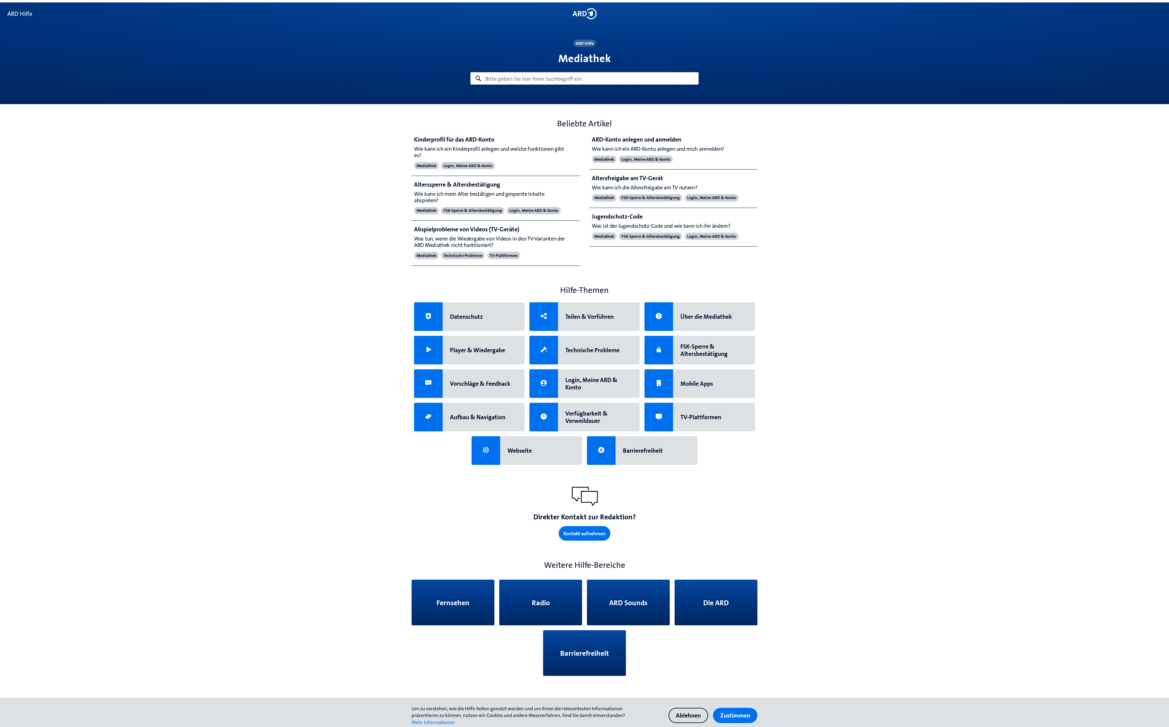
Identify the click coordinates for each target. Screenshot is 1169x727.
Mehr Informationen (433, 722)
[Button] (584, 13)
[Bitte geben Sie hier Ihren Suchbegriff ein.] (584, 78)
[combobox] (584, 78)
